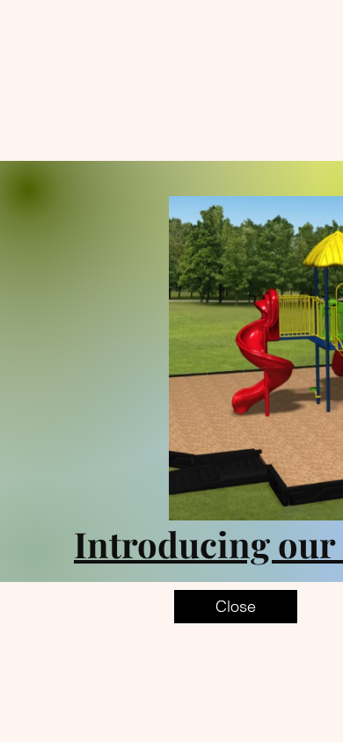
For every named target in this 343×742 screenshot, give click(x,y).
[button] (235, 606)
